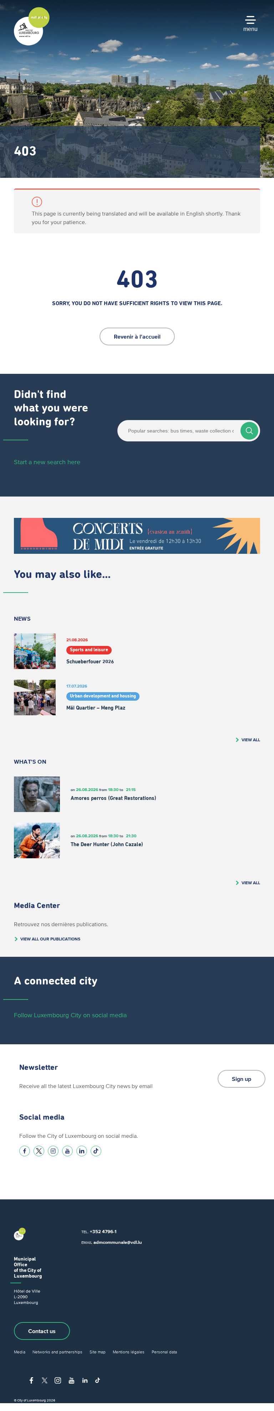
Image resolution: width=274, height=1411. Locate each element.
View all (251, 739)
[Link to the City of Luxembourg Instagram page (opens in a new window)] (53, 1151)
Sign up (241, 1079)
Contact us (42, 1331)
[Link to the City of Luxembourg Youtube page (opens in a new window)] (67, 1151)
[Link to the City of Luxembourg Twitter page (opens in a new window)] (39, 1151)
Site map (98, 1351)
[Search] (249, 431)
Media (19, 1351)
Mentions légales (128, 1351)
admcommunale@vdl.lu (117, 1242)
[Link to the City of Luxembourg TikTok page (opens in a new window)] (96, 1151)
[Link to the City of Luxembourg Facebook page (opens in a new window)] (24, 1151)
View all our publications (50, 939)
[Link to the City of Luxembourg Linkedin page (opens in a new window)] (81, 1151)
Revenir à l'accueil (137, 336)
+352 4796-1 (103, 1231)
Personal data (164, 1351)
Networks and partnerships (57, 1351)
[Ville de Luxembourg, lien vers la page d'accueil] (32, 44)
